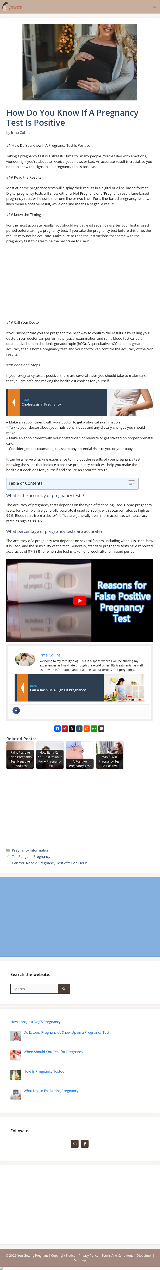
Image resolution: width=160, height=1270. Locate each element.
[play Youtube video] (79, 600)
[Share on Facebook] (57, 728)
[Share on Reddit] (87, 728)
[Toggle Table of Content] (129, 483)
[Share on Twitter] (72, 728)
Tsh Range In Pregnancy (31, 856)
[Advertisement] (79, 283)
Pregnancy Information (30, 850)
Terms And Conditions (117, 1255)
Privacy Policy (88, 1255)
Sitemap (80, 1260)
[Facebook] (16, 710)
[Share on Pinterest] (65, 728)
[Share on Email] (101, 728)
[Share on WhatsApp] (94, 728)
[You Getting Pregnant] (12, 7)
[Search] (64, 989)
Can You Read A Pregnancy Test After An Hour (49, 862)
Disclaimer (144, 1255)
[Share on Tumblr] (79, 728)
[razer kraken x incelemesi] (80, 1268)
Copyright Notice (63, 1255)
